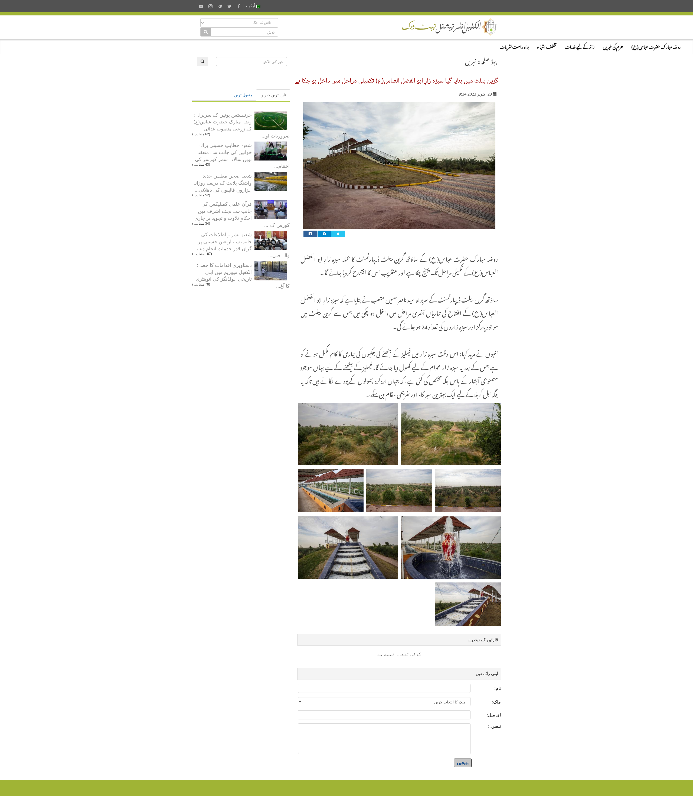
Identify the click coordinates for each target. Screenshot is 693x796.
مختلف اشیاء (547, 46)
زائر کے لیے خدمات (579, 46)
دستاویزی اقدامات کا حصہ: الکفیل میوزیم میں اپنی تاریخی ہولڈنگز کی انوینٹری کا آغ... (243, 275)
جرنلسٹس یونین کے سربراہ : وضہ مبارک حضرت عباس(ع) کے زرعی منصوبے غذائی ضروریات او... (242, 125)
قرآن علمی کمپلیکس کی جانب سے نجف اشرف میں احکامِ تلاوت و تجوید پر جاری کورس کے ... (242, 214)
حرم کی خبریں (613, 46)
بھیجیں (463, 762)
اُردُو (251, 6)
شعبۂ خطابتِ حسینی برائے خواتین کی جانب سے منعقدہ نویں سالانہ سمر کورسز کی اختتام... (242, 155)
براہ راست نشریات (514, 46)
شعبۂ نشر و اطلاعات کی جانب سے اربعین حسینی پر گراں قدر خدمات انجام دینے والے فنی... (243, 244)
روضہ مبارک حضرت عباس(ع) (656, 46)
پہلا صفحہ (489, 60)
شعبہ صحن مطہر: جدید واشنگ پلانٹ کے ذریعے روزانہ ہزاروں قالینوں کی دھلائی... (222, 182)
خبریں (471, 60)
